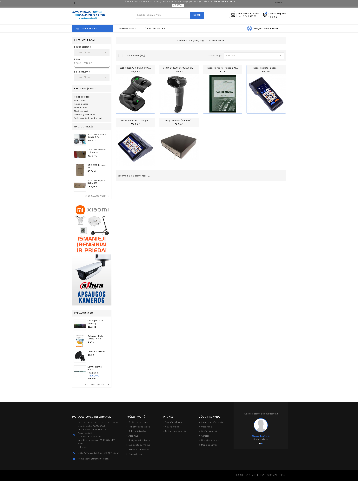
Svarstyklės (80, 100)
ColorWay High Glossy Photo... (95, 337)
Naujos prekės (172, 427)
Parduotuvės (135, 454)
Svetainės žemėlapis (139, 449)
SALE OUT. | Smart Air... (97, 166)
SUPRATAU (177, 5)
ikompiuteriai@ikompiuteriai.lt (93, 459)
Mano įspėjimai (209, 445)
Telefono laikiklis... (97, 351)
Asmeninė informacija (212, 422)
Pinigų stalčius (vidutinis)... (179, 120)
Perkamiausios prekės (176, 431)
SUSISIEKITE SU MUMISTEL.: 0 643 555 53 (248, 15)
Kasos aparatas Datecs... (266, 68)
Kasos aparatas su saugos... (135, 120)
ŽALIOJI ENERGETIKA (155, 28)
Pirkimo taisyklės (137, 431)
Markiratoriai (80, 107)
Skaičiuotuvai (81, 111)
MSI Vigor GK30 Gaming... (95, 322)
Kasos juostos (81, 104)
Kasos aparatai (82, 97)
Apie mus (133, 436)
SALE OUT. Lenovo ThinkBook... (97, 151)
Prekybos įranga (85, 88)
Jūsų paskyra (209, 416)
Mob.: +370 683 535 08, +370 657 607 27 (99, 453)
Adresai (205, 436)
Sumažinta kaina (173, 422)
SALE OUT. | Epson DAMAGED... (97, 181)
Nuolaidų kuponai (210, 440)
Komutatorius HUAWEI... (95, 368)
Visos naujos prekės (97, 196)
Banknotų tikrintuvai (84, 115)
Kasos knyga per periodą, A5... (223, 68)
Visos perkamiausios (97, 384)
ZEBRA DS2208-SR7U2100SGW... (179, 68)
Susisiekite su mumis (139, 445)
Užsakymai (206, 427)
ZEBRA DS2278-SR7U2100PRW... (135, 68)
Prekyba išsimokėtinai (140, 440)
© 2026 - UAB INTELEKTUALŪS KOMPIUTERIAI (261, 475)
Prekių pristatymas (138, 422)
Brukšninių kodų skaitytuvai (88, 118)
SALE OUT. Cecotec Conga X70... (97, 135)
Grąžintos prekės (209, 431)
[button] (92, 28)
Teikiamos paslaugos (139, 427)
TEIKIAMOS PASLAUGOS (129, 28)
